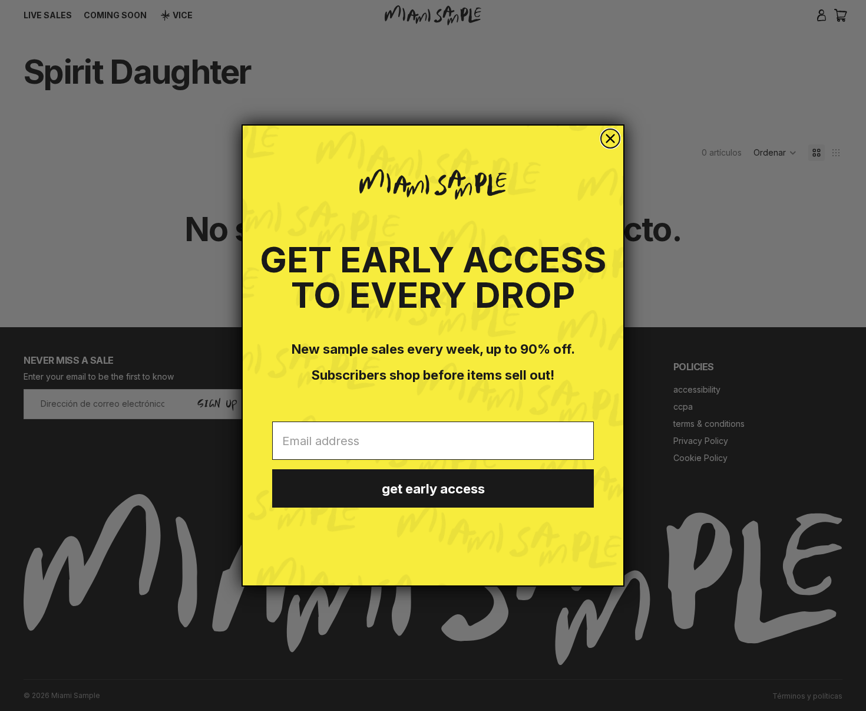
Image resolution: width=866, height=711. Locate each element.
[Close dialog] (610, 138)
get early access (433, 488)
